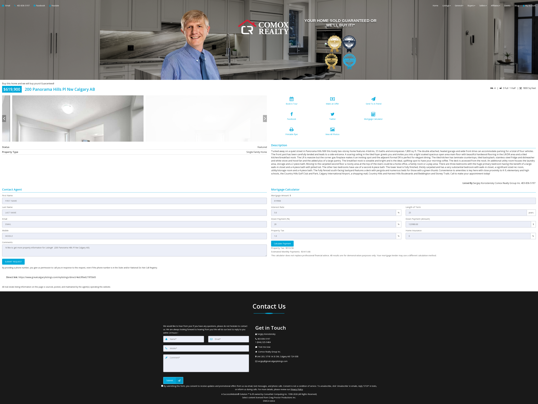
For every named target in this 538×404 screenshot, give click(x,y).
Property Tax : (282, 248)
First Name (7, 195)
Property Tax (277, 230)
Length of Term (413, 207)
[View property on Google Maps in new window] (470, 116)
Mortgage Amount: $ (281, 195)
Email (4, 218)
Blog (517, 5)
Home (435, 5)
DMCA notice (269, 401)
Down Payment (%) (280, 218)
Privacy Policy (297, 389)
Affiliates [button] (495, 5)
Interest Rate (277, 207)
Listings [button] (445, 5)
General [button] (458, 5)
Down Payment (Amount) (418, 218)
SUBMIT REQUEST (13, 261)
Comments (7, 242)
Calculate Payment (282, 243)
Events (507, 5)
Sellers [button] (482, 5)
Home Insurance (414, 230)
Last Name (7, 207)
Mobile (5, 230)
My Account (530, 5)
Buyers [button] (471, 5)
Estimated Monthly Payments (290, 251)
